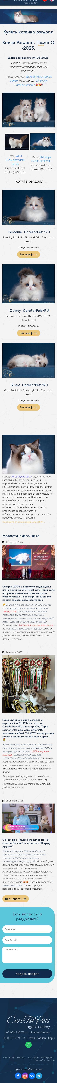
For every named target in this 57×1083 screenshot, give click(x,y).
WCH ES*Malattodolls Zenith (15, 160)
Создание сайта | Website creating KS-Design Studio (28, 1064)
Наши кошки (33, 1057)
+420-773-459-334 (14, 1038)
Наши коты (21, 1057)
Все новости (14, 899)
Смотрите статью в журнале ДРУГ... (23, 521)
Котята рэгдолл (47, 1057)
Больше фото (28, 254)
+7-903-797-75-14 (17, 1032)
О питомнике (8, 1057)
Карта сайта (40, 1060)
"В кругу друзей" (27, 861)
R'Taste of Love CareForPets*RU (24, 628)
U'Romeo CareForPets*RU (32, 621)
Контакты (51, 1060)
